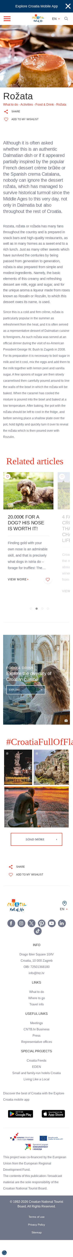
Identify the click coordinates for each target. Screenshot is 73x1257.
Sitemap (36, 1249)
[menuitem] (20, 1131)
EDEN (36, 1084)
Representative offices (36, 1059)
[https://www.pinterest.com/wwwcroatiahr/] (42, 940)
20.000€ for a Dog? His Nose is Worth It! (28, 540)
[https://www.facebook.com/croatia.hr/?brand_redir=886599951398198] (11, 940)
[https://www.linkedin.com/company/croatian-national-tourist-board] (62, 940)
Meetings (36, 1040)
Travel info (36, 1021)
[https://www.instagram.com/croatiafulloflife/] (21, 940)
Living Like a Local (36, 1096)
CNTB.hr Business (36, 1046)
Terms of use (37, 1234)
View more (18, 596)
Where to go (37, 1015)
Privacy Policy (36, 1241)
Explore (14, 706)
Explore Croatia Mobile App (36, 6)
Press (36, 1053)
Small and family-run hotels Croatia (36, 1090)
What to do (36, 1009)
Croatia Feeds (36, 1078)
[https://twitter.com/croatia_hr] (31, 940)
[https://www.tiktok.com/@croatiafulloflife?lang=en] (38, 948)
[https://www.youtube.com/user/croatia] (52, 940)
